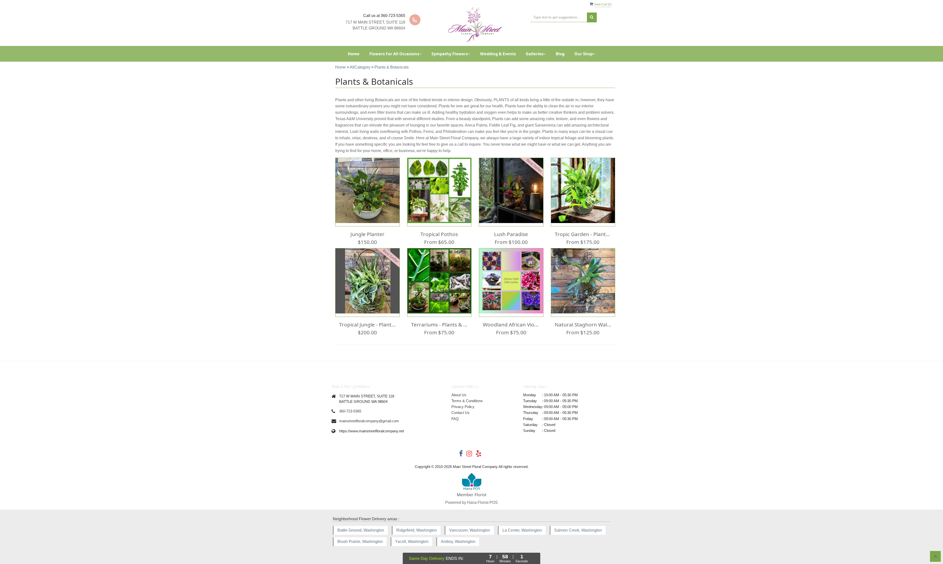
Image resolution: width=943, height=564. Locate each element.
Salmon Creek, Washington (578, 530)
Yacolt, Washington (412, 541)
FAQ (455, 419)
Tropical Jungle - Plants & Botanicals (367, 324)
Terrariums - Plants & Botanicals (439, 324)
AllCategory (360, 67)
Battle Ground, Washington (360, 530)
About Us (458, 395)
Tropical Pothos (439, 234)
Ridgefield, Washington (416, 530)
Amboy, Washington (458, 541)
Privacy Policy (462, 407)
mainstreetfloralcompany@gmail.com (369, 421)
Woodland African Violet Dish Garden (511, 324)
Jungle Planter (367, 234)
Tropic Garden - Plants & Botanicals (583, 234)
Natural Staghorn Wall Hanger (583, 324)
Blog (560, 53)
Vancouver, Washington (469, 530)
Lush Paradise (511, 234)
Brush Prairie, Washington (360, 541)
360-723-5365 (350, 411)
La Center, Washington (522, 530)
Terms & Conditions (467, 401)
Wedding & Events (498, 53)
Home (354, 53)
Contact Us (460, 412)
